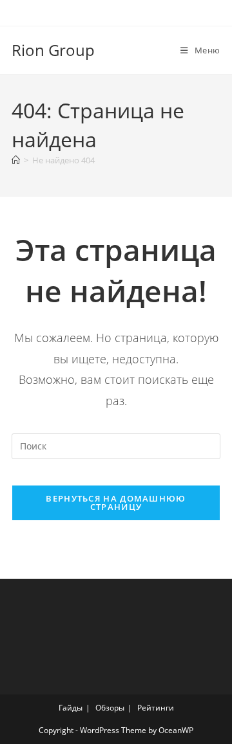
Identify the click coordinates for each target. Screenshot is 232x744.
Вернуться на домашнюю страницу (116, 503)
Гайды (70, 707)
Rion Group (53, 49)
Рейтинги (155, 707)
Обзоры (109, 707)
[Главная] (16, 160)
